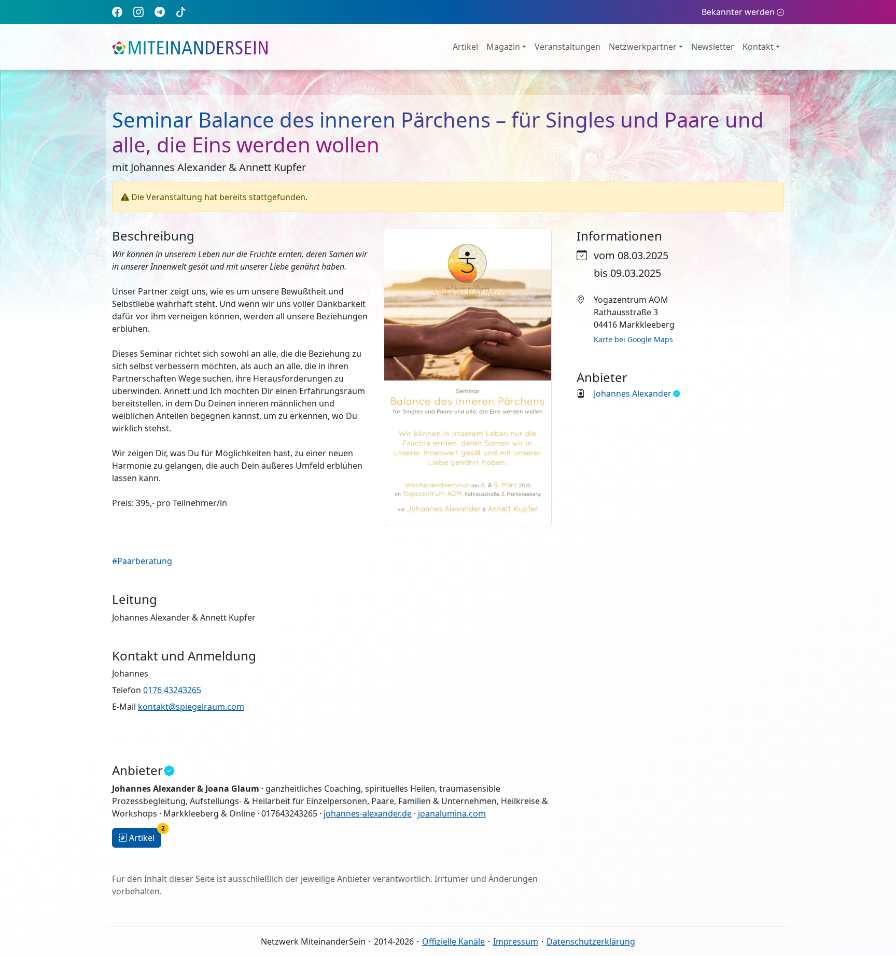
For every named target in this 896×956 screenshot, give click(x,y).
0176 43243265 (172, 690)
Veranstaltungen (567, 46)
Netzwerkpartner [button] (643, 46)
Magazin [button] (503, 46)
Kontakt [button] (758, 46)
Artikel (465, 46)
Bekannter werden (738, 12)
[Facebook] (117, 12)
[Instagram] (138, 12)
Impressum (515, 941)
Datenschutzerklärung (591, 941)
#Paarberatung (142, 561)
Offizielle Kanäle (453, 941)
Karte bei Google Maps (633, 339)
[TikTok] (181, 12)
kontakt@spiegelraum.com (191, 706)
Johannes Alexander (632, 393)
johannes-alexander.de (368, 813)
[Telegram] (160, 12)
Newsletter (712, 46)
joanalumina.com (452, 813)
